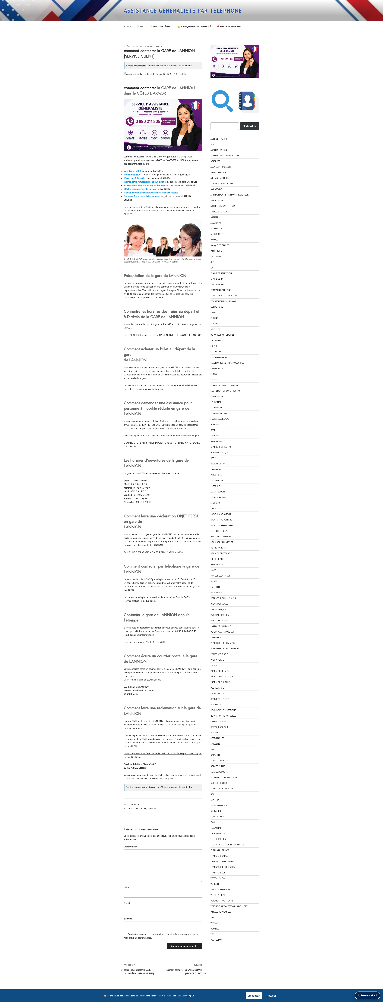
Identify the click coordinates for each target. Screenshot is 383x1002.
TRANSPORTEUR (218, 872)
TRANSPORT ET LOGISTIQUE (224, 867)
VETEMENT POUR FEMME (222, 900)
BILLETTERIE (216, 250)
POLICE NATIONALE (219, 654)
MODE (213, 570)
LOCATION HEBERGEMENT (222, 525)
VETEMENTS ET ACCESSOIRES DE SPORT (229, 906)
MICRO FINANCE (218, 559)
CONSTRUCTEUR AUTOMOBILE (225, 301)
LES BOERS (216, 503)
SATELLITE (215, 744)
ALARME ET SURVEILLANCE (223, 183)
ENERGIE (214, 379)
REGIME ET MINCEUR (220, 699)
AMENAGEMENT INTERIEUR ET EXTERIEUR (230, 194)
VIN (212, 917)
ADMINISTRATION (219, 150)
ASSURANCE (216, 222)
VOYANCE (215, 928)
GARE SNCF (133, 804)
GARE (143, 809)
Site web (128, 918)
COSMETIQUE (217, 306)
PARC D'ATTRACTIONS (220, 615)
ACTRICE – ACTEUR (219, 139)
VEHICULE (215, 884)
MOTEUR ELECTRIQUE (220, 575)
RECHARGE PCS (217, 693)
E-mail (127, 902)
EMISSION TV (217, 368)
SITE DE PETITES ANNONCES (224, 777)
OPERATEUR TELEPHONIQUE (223, 598)
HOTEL (214, 458)
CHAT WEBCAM (217, 284)
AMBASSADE (216, 189)
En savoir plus (185, 65)
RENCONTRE (216, 704)
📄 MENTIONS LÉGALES (161, 26)
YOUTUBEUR (216, 939)
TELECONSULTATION (220, 833)
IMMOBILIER (216, 469)
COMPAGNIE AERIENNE (221, 290)
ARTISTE (214, 217)
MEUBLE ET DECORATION (222, 553)
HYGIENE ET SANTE (219, 463)
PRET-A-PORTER (218, 659)
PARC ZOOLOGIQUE (219, 620)
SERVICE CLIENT (218, 766)
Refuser (271, 995)
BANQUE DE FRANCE (220, 245)
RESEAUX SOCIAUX (219, 721)
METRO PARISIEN (218, 547)
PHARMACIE (216, 637)
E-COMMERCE (217, 340)
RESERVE (214, 732)
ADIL (213, 144)
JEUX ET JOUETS (218, 491)
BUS (212, 262)
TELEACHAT (216, 828)
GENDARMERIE (217, 441)
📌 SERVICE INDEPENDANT (229, 26)
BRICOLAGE (216, 256)
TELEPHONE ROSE (219, 839)
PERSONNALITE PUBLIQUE (222, 631)
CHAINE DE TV (217, 278)
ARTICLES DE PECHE (220, 211)
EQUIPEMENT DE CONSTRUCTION (226, 391)
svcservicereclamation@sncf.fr (161, 778)
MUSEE (214, 581)
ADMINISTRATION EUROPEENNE (225, 155)
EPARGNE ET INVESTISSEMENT (224, 385)
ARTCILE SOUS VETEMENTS (223, 206)
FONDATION (216, 402)
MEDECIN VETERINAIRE (221, 536)
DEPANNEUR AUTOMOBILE (222, 335)
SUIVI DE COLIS (218, 816)
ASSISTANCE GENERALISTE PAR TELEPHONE (183, 10)
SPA (212, 794)
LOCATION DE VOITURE (221, 519)
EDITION (214, 346)
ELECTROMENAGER (219, 357)
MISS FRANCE (217, 564)
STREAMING (216, 811)
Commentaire (131, 846)
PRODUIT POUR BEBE (220, 682)
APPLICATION (217, 200)
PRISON (214, 665)
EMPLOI (214, 374)
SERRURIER (216, 755)
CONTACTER (134, 809)
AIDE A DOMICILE (218, 172)
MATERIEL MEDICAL (219, 531)
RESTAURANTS (217, 738)
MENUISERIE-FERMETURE (222, 542)
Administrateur (153, 46)
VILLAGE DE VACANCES (221, 911)
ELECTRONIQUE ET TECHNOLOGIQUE (227, 363)
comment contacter (140, 88)
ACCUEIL (127, 26)
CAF (212, 267)
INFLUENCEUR (217, 480)
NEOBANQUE (216, 592)
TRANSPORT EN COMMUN (222, 861)
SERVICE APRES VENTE (221, 760)
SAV (212, 749)
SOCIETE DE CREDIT (220, 783)
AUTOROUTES (217, 234)
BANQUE (214, 239)
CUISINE (214, 318)
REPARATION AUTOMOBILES (223, 715)
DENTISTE (215, 329)
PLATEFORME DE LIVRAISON (223, 643)
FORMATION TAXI (219, 413)
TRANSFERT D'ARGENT (220, 856)
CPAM (213, 312)
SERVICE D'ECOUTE (219, 772)
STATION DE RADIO (219, 805)
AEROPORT (215, 161)
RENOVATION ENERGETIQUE (223, 710)
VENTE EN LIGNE (218, 895)
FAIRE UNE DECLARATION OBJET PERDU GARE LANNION (153, 552)
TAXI (213, 822)
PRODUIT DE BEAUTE (220, 671)
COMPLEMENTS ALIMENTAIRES (225, 295)
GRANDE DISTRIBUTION (221, 447)
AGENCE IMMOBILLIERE (221, 167)
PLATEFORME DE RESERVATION (225, 648)
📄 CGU (140, 26)
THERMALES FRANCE (220, 850)
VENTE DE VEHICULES (220, 889)
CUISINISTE (216, 323)
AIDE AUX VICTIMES (220, 178)
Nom (126, 887)
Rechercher (249, 126)
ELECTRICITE (216, 351)
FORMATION (216, 407)
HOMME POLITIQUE (219, 452)
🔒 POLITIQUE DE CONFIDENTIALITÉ (194, 26)
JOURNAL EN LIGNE (219, 497)
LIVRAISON (215, 508)
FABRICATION (217, 396)
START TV (215, 800)
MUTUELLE (215, 587)
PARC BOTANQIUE (218, 609)
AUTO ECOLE (216, 228)
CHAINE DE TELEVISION (221, 273)
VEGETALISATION (218, 878)
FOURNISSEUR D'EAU (220, 419)
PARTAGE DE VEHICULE (221, 626)
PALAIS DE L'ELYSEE (219, 603)
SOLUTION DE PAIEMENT (222, 788)
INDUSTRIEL (216, 475)
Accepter (254, 995)
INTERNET (215, 486)
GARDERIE (215, 424)
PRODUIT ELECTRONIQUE (222, 676)
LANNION (152, 809)
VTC (212, 934)
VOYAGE (214, 923)
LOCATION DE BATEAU (221, 514)
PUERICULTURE (217, 687)
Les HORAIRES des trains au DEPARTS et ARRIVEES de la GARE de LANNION (163, 335)
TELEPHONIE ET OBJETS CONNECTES (227, 844)
